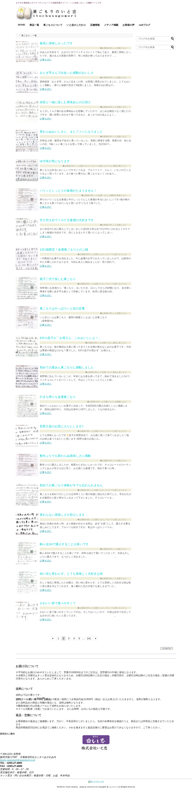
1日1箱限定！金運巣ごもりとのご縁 (64, 249)
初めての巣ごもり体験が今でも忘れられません (71, 485)
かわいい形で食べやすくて (58, 603)
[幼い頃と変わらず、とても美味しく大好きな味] (27, 593)
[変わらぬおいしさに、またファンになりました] (27, 151)
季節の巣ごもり (120, 166)
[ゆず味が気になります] (27, 180)
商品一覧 (34, 25)
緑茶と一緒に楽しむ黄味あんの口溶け (65, 102)
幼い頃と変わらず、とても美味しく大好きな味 (71, 573)
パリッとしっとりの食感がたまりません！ (68, 190)
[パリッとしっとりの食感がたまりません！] (27, 210)
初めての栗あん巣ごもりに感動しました (67, 367)
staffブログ (144, 25)
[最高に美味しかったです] (27, 62)
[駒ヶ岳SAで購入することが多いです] (27, 563)
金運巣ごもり (121, 402)
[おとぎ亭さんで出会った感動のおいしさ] (27, 92)
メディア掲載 (111, 25)
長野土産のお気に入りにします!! (62, 426)
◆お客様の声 (106, 48)
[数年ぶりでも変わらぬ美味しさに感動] (27, 475)
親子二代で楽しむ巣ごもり (58, 279)
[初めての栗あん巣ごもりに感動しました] (27, 387)
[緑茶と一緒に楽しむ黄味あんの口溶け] (27, 121)
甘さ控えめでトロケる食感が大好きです (67, 220)
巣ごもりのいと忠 (113, 787)
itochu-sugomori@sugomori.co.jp (17, 760)
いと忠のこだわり (76, 25)
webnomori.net (92, 787)
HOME (21, 24)
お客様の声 (129, 25)
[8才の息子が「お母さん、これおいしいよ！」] (27, 357)
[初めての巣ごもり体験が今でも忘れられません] (27, 504)
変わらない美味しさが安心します (62, 514)
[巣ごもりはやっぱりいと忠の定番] (27, 328)
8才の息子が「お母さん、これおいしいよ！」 (70, 338)
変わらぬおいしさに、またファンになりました (71, 131)
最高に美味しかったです (56, 43)
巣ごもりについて (53, 25)
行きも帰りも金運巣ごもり (58, 396)
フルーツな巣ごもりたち (101, 166)
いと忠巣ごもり (120, 48)
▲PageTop (167, 648)
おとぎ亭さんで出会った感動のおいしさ (67, 72)
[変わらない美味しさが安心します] (27, 534)
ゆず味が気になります (55, 161)
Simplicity (74, 787)
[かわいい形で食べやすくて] (27, 622)
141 (89, 638)
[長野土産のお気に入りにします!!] (27, 446)
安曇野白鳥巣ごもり (118, 195)
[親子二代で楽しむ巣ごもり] (27, 298)
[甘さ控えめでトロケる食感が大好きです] (27, 239)
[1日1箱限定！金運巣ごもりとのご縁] (27, 269)
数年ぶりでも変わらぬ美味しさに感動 (65, 455)
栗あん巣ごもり (120, 343)
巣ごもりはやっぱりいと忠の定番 (62, 308)
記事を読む (46, 59)
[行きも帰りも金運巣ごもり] (27, 416)
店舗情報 (95, 25)
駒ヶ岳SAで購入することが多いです (64, 544)
